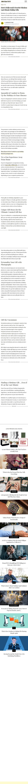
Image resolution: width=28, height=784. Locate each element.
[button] (26, 1)
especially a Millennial (11, 165)
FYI (5, 4)
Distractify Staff (9, 22)
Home (2, 4)
